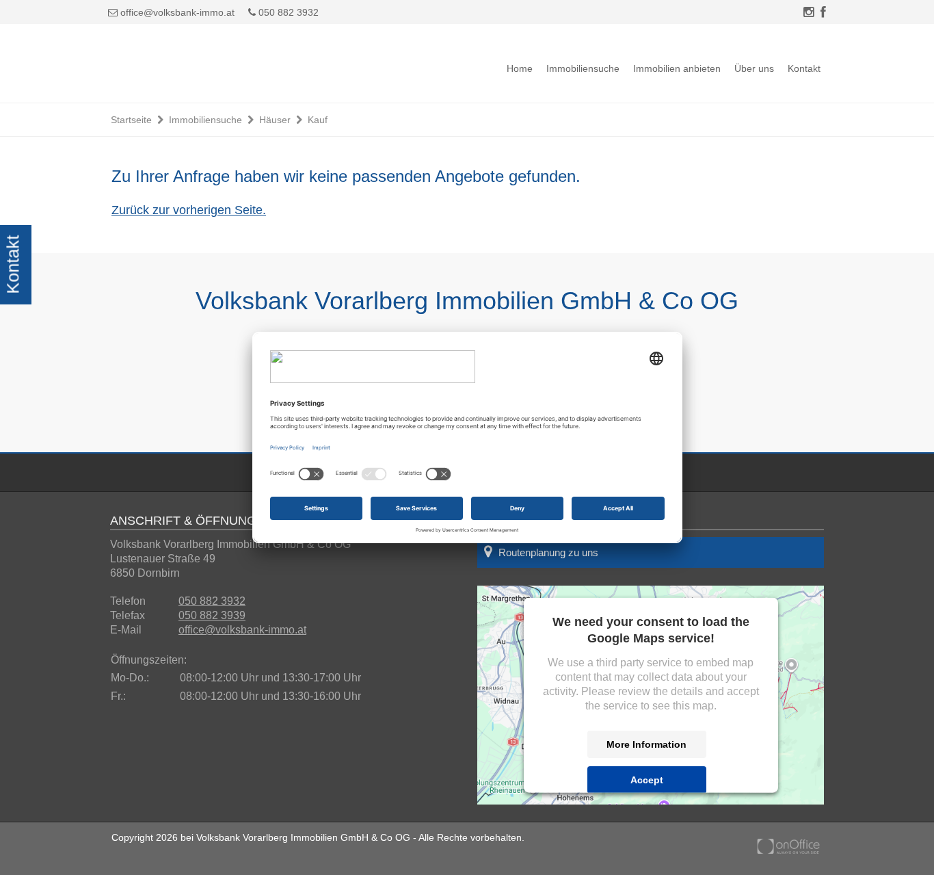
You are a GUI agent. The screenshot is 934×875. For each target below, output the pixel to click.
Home (520, 68)
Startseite (131, 119)
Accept (646, 779)
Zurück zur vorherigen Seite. (188, 210)
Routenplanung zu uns (548, 552)
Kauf (318, 119)
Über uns (754, 68)
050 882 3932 (287, 12)
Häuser (275, 119)
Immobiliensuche (582, 68)
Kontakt (804, 68)
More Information (646, 743)
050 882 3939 (211, 615)
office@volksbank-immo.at (177, 12)
